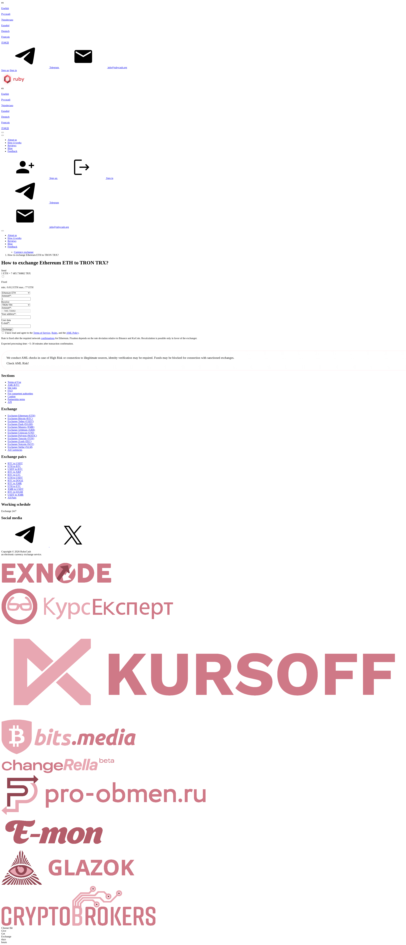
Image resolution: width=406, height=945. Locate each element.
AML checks (29, 357)
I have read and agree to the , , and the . (41, 332)
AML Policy (72, 332)
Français (5, 37)
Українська (7, 19)
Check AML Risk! (18, 363)
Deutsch (5, 31)
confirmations (48, 338)
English (5, 8)
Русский (5, 14)
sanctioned (213, 357)
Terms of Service (41, 332)
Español (5, 25)
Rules (54, 332)
